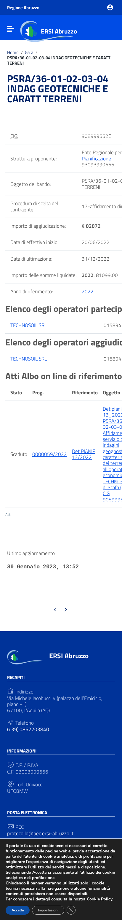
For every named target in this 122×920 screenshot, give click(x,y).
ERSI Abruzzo (59, 31)
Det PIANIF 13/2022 (83, 454)
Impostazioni (48, 910)
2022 (88, 291)
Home (13, 52)
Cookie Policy (99, 899)
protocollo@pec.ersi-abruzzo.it (40, 833)
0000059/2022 (49, 454)
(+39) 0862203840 (28, 729)
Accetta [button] (18, 910)
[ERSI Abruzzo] (25, 657)
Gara (29, 52)
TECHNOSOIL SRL (28, 325)
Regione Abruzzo (23, 7)
